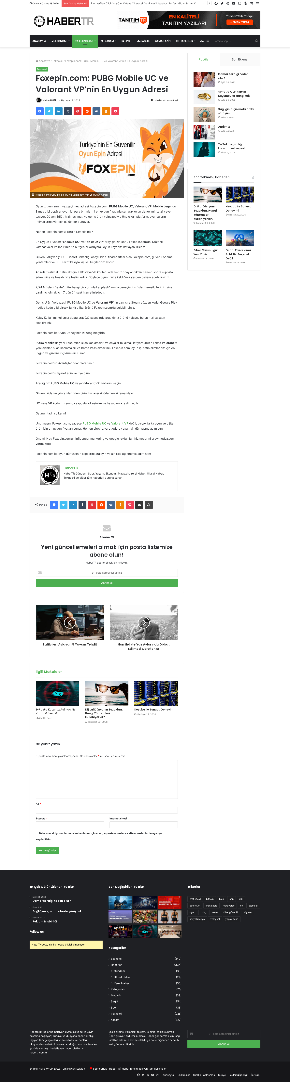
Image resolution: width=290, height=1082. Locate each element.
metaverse (229, 905)
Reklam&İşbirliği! (238, 1074)
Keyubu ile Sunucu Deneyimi (154, 709)
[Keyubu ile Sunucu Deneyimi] (156, 693)
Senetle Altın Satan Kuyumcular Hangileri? (234, 94)
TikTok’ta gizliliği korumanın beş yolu (232, 146)
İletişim (255, 1074)
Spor (127, 41)
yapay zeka (231, 919)
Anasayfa (39, 41)
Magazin (164, 41)
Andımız (224, 127)
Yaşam (109, 41)
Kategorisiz (118, 989)
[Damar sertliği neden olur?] (204, 79)
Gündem (119, 971)
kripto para (211, 905)
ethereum (195, 905)
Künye (222, 1074)
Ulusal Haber (122, 977)
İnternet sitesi (118, 818)
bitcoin (210, 898)
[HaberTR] (66, 21)
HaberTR (48, 100)
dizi (241, 898)
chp (231, 898)
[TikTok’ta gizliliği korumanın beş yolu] (204, 149)
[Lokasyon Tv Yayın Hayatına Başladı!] (169, 902)
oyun (192, 912)
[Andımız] (204, 132)
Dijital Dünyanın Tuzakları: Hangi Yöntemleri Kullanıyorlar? (104, 713)
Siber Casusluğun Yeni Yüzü (206, 252)
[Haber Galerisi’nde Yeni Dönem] (120, 917)
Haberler (186, 41)
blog (221, 898)
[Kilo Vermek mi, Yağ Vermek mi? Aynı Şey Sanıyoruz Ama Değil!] (169, 917)
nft (241, 905)
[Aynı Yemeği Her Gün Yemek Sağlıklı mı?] (145, 917)
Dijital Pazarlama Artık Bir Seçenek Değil (238, 254)
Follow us (37, 932)
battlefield (195, 898)
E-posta (42, 818)
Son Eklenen (240, 59)
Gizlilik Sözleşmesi (204, 1074)
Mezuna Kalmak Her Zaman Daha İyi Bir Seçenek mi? (123, 3)
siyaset (248, 912)
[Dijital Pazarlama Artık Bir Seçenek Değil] (240, 238)
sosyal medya (197, 919)
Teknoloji (85, 41)
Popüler (204, 59)
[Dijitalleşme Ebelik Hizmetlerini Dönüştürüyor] (169, 931)
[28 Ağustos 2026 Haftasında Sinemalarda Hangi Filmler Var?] (120, 902)
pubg (203, 912)
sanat (215, 912)
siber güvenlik (231, 912)
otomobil (253, 905)
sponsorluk (100, 1068)
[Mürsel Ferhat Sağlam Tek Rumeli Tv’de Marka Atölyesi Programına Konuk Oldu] (120, 931)
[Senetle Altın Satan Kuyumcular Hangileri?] (204, 97)
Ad (38, 803)
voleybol (215, 919)
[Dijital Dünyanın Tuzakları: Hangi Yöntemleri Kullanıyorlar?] (106, 693)
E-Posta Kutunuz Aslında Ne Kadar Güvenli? (56, 711)
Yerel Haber (121, 983)
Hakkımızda (183, 1074)
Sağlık (145, 41)
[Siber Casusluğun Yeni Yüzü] (208, 238)
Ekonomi (60, 41)
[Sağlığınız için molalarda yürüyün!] (204, 114)
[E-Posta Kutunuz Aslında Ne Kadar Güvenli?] (57, 693)
